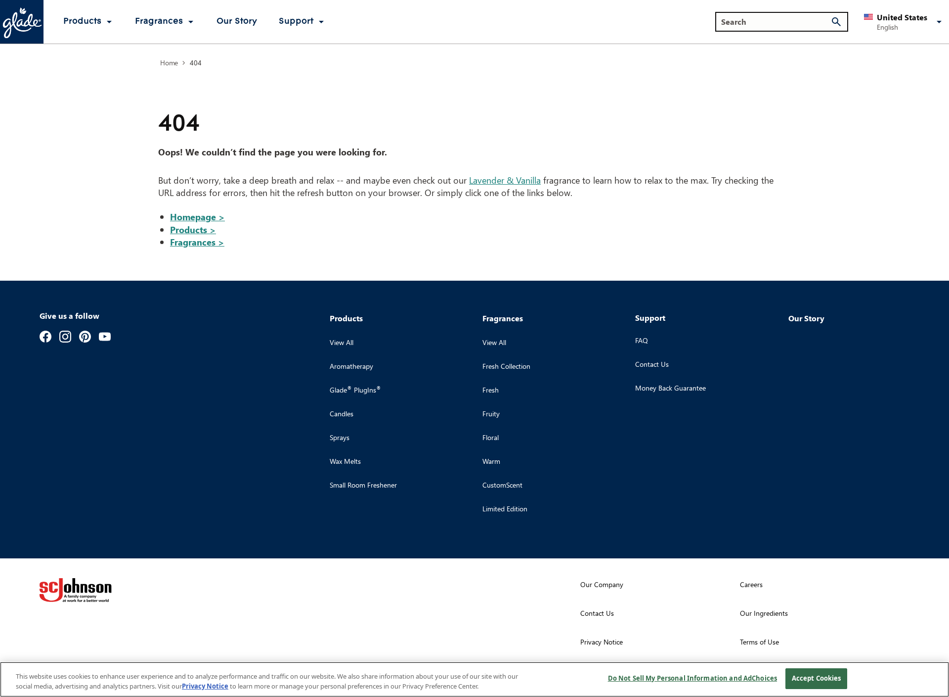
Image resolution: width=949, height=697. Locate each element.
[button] (904, 22)
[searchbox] (775, 21)
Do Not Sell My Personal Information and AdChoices (692, 678)
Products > (193, 229)
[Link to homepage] (21, 22)
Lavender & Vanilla (505, 180)
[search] (836, 22)
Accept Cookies (816, 678)
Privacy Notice (205, 686)
